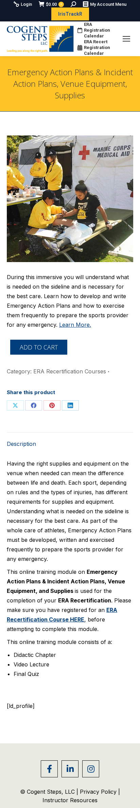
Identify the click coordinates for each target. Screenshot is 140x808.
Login (26, 4)
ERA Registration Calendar (97, 30)
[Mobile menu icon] (126, 39)
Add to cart (39, 347)
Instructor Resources (70, 800)
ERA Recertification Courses (69, 371)
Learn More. (75, 324)
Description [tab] (21, 443)
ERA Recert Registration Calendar (97, 47)
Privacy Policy (99, 791)
